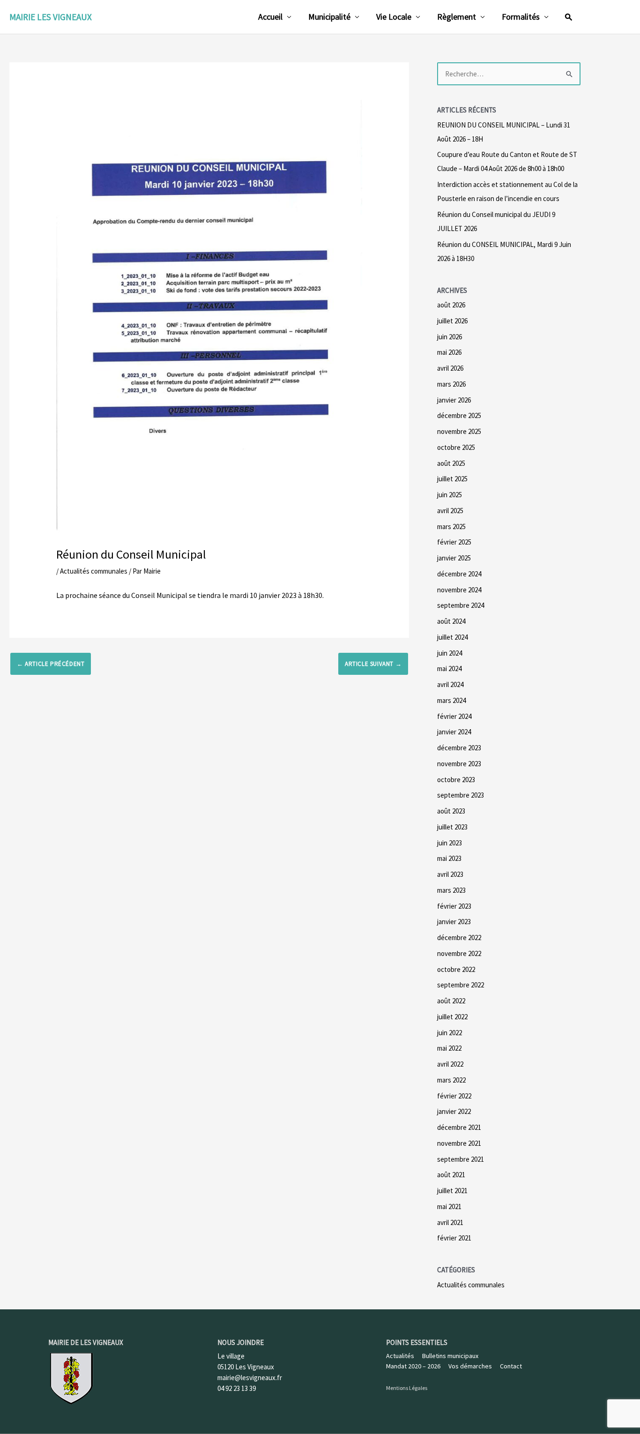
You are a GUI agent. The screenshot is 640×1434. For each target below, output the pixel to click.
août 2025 (451, 463)
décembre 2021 (459, 1127)
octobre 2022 (456, 969)
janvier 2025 (454, 557)
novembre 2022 (459, 953)
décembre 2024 (459, 573)
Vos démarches (470, 1366)
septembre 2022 (460, 984)
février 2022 (454, 1095)
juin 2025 (449, 494)
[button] (568, 17)
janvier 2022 (454, 1111)
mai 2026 (449, 352)
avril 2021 (450, 1222)
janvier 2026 (454, 400)
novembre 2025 (459, 431)
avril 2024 (450, 684)
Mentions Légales (406, 1387)
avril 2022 (450, 1064)
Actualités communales (93, 571)
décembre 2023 (459, 747)
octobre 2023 (456, 779)
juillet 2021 (452, 1190)
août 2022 (451, 1000)
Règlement (456, 16)
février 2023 (454, 906)
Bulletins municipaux (450, 1356)
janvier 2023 (454, 921)
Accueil (270, 16)
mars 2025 (451, 526)
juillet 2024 (452, 637)
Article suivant (373, 664)
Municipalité (329, 16)
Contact (511, 1366)
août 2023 (451, 811)
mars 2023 (451, 890)
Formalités (521, 16)
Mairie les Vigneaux (50, 16)
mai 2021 (449, 1206)
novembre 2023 (459, 763)
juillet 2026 (452, 320)
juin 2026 (449, 336)
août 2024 (451, 621)
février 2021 (454, 1237)
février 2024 (454, 716)
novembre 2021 (459, 1143)
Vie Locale (393, 16)
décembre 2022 (459, 937)
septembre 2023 (460, 795)
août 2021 (451, 1174)
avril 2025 (450, 510)
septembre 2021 (460, 1159)
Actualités (400, 1356)
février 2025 (454, 542)
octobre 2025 (456, 447)
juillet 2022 (452, 1016)
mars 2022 (451, 1080)
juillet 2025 (452, 478)
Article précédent (50, 664)
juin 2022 (449, 1032)
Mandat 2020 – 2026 (413, 1366)
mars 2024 (451, 700)
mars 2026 (451, 384)
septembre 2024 (460, 605)
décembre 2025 (459, 415)
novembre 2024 (459, 589)
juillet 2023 (452, 826)
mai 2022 (449, 1048)
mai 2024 (449, 668)
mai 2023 (449, 858)
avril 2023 (450, 874)
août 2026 (451, 304)
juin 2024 (449, 653)
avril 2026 (450, 368)
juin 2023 (449, 842)
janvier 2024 (454, 731)
